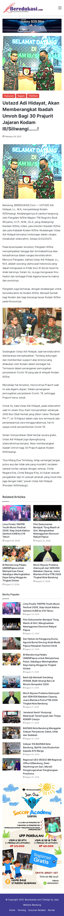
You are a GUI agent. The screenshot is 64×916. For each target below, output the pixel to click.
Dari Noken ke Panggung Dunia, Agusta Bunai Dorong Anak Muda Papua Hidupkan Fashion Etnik (41, 642)
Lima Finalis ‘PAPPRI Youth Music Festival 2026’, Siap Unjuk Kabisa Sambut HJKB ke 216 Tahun (16, 530)
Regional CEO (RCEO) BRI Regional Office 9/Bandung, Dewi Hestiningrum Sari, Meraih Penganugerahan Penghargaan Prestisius (42, 766)
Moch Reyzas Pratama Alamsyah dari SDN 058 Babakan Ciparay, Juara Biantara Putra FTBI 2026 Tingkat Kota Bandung (47, 571)
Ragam (21, 96)
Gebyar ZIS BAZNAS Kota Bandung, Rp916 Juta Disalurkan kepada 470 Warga (41, 747)
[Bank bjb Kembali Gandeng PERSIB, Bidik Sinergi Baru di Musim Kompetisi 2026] (11, 682)
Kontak (51, 910)
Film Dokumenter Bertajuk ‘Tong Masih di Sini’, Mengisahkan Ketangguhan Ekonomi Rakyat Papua (46, 530)
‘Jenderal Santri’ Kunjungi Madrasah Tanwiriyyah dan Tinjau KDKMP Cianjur (42, 716)
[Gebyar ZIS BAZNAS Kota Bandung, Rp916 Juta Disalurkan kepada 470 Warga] (11, 748)
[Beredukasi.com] (22, 7)
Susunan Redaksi (37, 910)
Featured (8, 96)
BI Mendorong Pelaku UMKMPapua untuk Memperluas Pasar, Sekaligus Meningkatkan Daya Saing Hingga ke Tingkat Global (41, 661)
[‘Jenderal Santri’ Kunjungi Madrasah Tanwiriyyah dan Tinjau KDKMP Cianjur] (11, 717)
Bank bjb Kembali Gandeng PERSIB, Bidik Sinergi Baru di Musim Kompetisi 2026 (39, 681)
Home (12, 910)
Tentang (22, 910)
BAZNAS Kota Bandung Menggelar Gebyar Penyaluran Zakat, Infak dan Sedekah (42, 731)
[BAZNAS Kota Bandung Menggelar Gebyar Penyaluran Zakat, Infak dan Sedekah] (11, 733)
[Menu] (60, 9)
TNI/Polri (33, 96)
